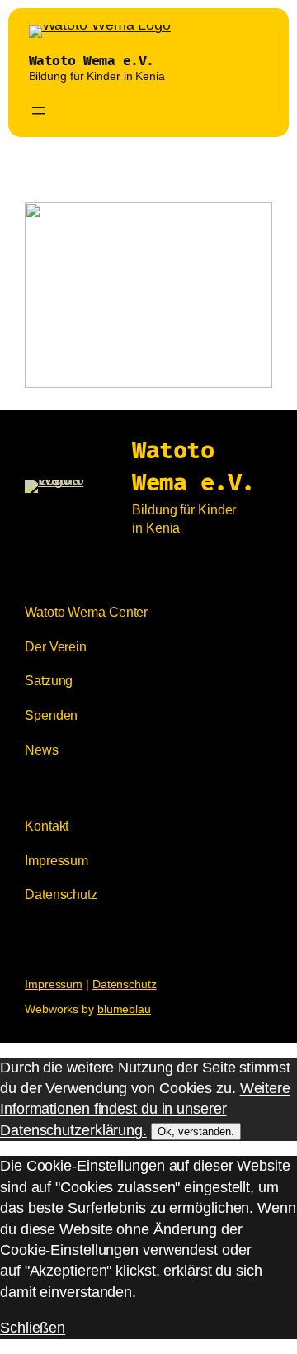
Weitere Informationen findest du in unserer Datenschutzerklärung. (145, 1109)
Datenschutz (124, 984)
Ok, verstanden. (196, 1131)
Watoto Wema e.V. (91, 61)
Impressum (53, 984)
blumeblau (124, 1009)
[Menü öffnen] (39, 111)
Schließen (32, 1327)
